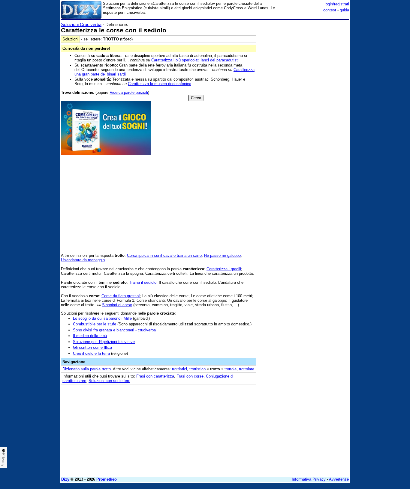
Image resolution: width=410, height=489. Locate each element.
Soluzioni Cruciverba (81, 24)
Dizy (65, 479)
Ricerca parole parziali (129, 92)
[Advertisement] (304, 112)
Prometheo (106, 479)
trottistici (179, 369)
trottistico (197, 369)
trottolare (246, 369)
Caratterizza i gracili (224, 269)
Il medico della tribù (90, 335)
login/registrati (337, 4)
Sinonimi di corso (117, 305)
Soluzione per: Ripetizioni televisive (104, 341)
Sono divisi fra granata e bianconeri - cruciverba (114, 330)
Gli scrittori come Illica (92, 347)
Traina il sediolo (142, 282)
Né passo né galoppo (222, 255)
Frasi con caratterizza (155, 376)
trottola (231, 369)
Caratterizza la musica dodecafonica (159, 84)
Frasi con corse (189, 376)
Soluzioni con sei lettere (109, 380)
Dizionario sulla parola (86, 369)
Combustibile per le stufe (94, 324)
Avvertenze (339, 479)
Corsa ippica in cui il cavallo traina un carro (164, 255)
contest (329, 10)
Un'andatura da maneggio (83, 260)
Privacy (4, 460)
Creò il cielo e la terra (91, 353)
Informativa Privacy (309, 479)
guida (344, 10)
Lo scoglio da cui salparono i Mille (102, 318)
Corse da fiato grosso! (120, 296)
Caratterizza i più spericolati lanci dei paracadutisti (195, 60)
